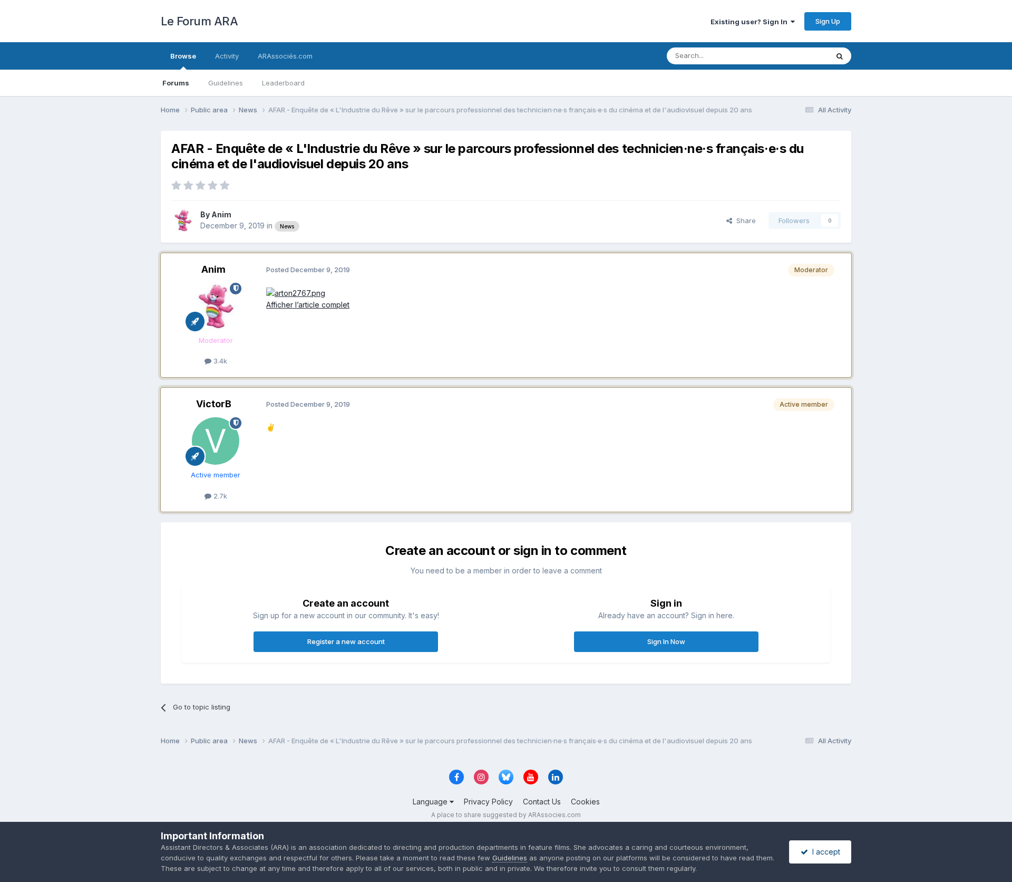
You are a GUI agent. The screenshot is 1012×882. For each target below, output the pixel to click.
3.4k (219, 361)
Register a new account (346, 641)
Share (744, 220)
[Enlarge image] (295, 292)
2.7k (219, 496)
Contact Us (542, 801)
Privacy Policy (488, 801)
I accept (824, 851)
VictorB (213, 403)
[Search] (839, 55)
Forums (175, 83)
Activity (227, 56)
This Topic (797, 56)
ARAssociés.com (285, 56)
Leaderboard (283, 83)
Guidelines (225, 83)
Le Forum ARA (199, 21)
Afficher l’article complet (307, 304)
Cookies (585, 801)
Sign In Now (666, 641)
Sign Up (827, 21)
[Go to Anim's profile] (182, 220)
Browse (183, 56)
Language (431, 801)
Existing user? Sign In (751, 21)
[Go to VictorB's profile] (215, 441)
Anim (221, 214)
